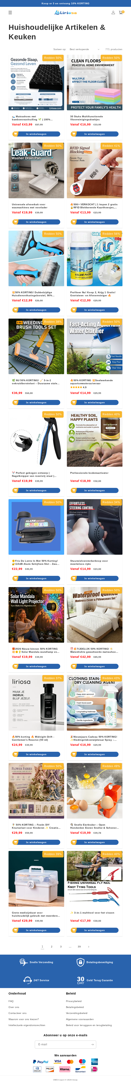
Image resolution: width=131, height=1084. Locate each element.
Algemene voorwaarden (80, 1019)
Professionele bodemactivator (89, 473)
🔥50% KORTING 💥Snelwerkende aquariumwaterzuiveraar (91, 382)
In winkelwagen (36, 134)
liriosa (75, 1080)
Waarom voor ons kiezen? (24, 1019)
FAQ (11, 1001)
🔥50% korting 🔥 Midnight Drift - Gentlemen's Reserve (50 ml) (33, 738)
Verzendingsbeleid (77, 1013)
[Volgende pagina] (88, 947)
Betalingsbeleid (75, 1007)
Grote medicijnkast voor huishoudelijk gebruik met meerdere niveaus (35, 914)
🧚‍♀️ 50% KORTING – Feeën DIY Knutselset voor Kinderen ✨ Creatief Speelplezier (35, 826)
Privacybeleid (74, 1001)
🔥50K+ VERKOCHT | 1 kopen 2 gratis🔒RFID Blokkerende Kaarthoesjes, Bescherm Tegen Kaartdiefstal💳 (94, 206)
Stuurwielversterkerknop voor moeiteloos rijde (89, 562)
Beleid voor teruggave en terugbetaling (89, 1025)
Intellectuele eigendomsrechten (27, 1025)
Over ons (14, 1007)
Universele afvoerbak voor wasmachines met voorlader (29, 206)
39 (79, 946)
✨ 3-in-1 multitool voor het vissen (92, 912)
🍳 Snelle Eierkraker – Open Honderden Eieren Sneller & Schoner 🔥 (93, 826)
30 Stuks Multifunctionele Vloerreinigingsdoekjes (86, 118)
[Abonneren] (92, 1045)
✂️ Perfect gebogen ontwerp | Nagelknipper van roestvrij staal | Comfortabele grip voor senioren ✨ (34, 474)
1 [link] (42, 946)
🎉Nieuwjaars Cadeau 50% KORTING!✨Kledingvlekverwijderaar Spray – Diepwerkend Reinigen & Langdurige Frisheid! (93, 738)
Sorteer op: (59, 49)
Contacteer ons (17, 1013)
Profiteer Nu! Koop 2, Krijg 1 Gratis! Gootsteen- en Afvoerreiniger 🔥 (92, 294)
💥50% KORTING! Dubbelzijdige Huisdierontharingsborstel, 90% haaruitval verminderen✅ (32, 294)
